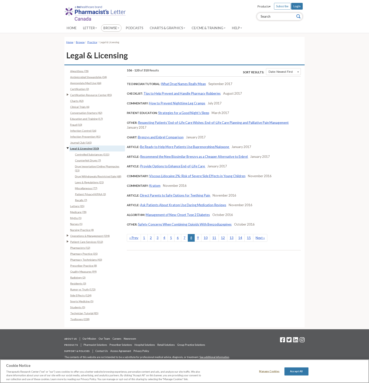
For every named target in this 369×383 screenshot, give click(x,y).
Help (236, 28)
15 (249, 238)
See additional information (214, 357)
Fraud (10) (76, 124)
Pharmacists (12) (80, 247)
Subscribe (282, 6)
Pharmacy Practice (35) (84, 253)
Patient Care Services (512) (86, 241)
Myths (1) (75, 218)
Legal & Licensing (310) (84, 148)
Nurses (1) (76, 224)
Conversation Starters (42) (86, 112)
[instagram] (302, 340)
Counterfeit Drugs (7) (88, 160)
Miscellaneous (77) (86, 188)
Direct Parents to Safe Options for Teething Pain (175, 195)
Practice (92, 42)
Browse (110, 28)
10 (206, 238)
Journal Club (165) (81, 142)
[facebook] (282, 340)
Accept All (296, 371)
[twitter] (289, 340)
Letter (89, 28)
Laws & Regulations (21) (89, 182)
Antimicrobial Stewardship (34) (88, 77)
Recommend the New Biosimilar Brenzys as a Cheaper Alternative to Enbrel (194, 157)
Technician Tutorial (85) (84, 313)
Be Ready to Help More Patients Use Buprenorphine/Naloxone (185, 147)
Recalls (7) (81, 200)
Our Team (104, 338)
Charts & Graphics (167, 28)
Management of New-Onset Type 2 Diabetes (178, 215)
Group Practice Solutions (191, 344)
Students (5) (77, 307)
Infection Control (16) (83, 130)
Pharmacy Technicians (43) (86, 259)
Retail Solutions (166, 344)
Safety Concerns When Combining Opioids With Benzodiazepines (185, 224)
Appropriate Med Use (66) (85, 83)
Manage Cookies (269, 371)
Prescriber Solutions (121, 344)
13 (232, 238)
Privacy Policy (141, 350)
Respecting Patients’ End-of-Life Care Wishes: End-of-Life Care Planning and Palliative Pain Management (213, 123)
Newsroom (130, 338)
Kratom (154, 186)
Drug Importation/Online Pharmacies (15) (97, 168)
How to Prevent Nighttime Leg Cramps (177, 103)
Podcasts (134, 28)
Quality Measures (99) (83, 271)
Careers (116, 338)
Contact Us (101, 350)
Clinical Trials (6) (79, 106)
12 (223, 238)
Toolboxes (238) (80, 319)
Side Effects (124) (80, 295)
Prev (133, 238)
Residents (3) (78, 283)
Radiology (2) (78, 277)
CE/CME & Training (208, 28)
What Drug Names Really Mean (183, 84)
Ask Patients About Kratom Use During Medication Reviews (183, 205)
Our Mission (89, 338)
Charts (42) (77, 101)
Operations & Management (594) (90, 235)
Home (71, 28)
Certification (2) (79, 89)
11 (214, 238)
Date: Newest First (280, 71)
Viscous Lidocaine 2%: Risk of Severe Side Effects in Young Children (197, 176)
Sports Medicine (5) (81, 301)
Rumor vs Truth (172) (83, 289)
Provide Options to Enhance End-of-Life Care (172, 166)
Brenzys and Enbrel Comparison (161, 137)
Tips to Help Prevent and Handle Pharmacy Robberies (182, 93)
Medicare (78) (78, 212)
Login (297, 6)
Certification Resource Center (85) (91, 95)
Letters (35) (77, 206)
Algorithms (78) (79, 71)
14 (240, 238)
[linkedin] (295, 340)
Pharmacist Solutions (95, 344)
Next (260, 238)
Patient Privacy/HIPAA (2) (90, 194)
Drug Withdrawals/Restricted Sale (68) (98, 176)
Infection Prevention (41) (85, 136)
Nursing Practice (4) (82, 230)
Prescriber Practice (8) (83, 265)
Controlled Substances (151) (92, 154)
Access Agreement (120, 350)
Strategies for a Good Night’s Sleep (183, 113)
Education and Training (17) (86, 118)
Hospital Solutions (145, 344)
